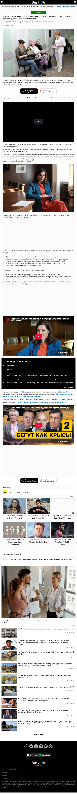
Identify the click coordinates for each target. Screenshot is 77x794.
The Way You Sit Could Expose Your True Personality (15, 542)
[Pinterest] (51, 746)
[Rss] (26, 746)
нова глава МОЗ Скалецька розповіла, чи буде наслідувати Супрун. (42, 402)
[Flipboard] (46, 746)
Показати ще (68, 387)
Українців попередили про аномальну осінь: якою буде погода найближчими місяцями (39, 382)
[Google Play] (44, 755)
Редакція (4, 775)
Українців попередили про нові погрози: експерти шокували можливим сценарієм (38, 375)
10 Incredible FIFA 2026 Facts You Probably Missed (62, 542)
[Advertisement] (38, 234)
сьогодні (8, 215)
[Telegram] (31, 746)
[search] (2, 2)
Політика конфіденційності (10, 769)
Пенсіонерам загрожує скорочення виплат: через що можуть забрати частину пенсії (38, 379)
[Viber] (36, 746)
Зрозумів (38, 12)
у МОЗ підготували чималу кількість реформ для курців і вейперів (49, 399)
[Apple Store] (32, 755)
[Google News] (41, 746)
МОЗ (8, 487)
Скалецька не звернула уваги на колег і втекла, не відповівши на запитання (37, 395)
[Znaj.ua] (38, 2)
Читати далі (39, 735)
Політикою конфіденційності (65, 6)
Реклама (4, 772)
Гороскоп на (10, 365)
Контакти (4, 778)
